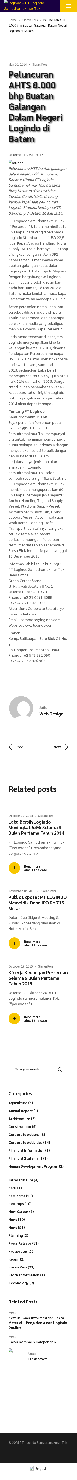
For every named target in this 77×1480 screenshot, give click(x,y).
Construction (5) (22, 1126)
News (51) (17, 1227)
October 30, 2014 (21, 815)
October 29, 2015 (21, 966)
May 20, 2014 (18, 64)
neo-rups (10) (20, 1203)
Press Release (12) (24, 1243)
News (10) (17, 1219)
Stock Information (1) (27, 1275)
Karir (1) (15, 1187)
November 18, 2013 (22, 891)
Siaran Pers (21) (21, 1267)
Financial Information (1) (29, 1150)
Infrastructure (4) (23, 1180)
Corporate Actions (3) (27, 1134)
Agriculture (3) (21, 1102)
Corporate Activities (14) (29, 1142)
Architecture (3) (22, 1118)
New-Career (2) (21, 1211)
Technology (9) (21, 1282)
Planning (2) (18, 1235)
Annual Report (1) (23, 1110)
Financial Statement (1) (28, 1158)
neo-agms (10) (21, 1195)
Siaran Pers (30, 20)
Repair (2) (16, 1259)
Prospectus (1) (21, 1251)
